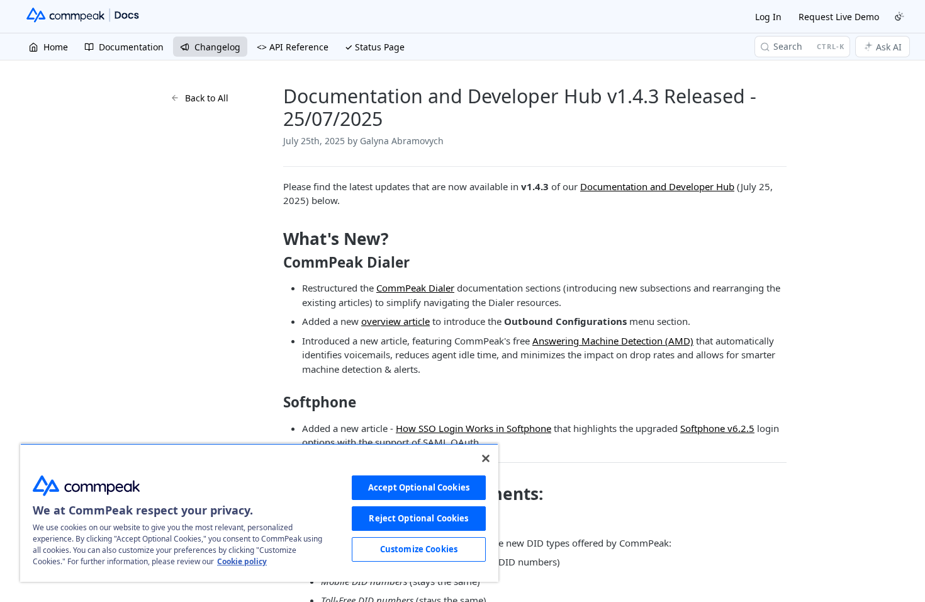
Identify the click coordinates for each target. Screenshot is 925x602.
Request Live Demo (839, 17)
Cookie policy (242, 561)
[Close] (486, 458)
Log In (768, 17)
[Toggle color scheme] (899, 16)
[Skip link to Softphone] (274, 402)
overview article (395, 321)
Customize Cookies (418, 549)
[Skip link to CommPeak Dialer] (274, 263)
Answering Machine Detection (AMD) (612, 340)
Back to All (206, 98)
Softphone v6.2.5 (717, 428)
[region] (259, 512)
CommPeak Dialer (415, 287)
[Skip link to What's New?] (274, 239)
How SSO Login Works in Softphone (473, 428)
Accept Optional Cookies (418, 487)
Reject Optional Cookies (418, 518)
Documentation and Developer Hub (657, 186)
